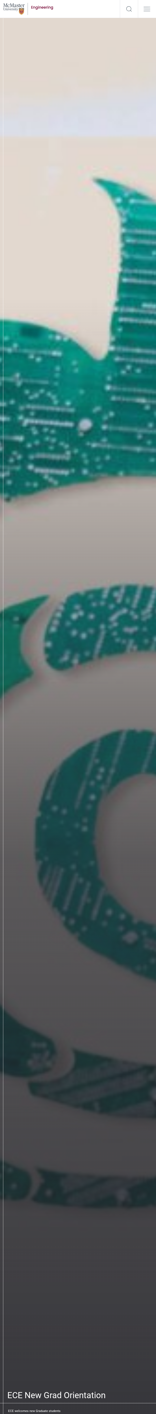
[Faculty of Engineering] (28, 8)
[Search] (129, 9)
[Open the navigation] (147, 9)
